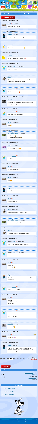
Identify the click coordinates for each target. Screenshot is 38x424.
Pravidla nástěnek (9, 394)
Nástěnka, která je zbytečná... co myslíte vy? (15, 13)
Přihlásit (35, 3)
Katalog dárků (14, 421)
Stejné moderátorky (9, 388)
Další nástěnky (19, 385)
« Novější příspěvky (8, 17)
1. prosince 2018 (29, 373)
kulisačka (34, 379)
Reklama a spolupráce (22, 421)
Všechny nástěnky (9, 391)
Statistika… (6, 366)
